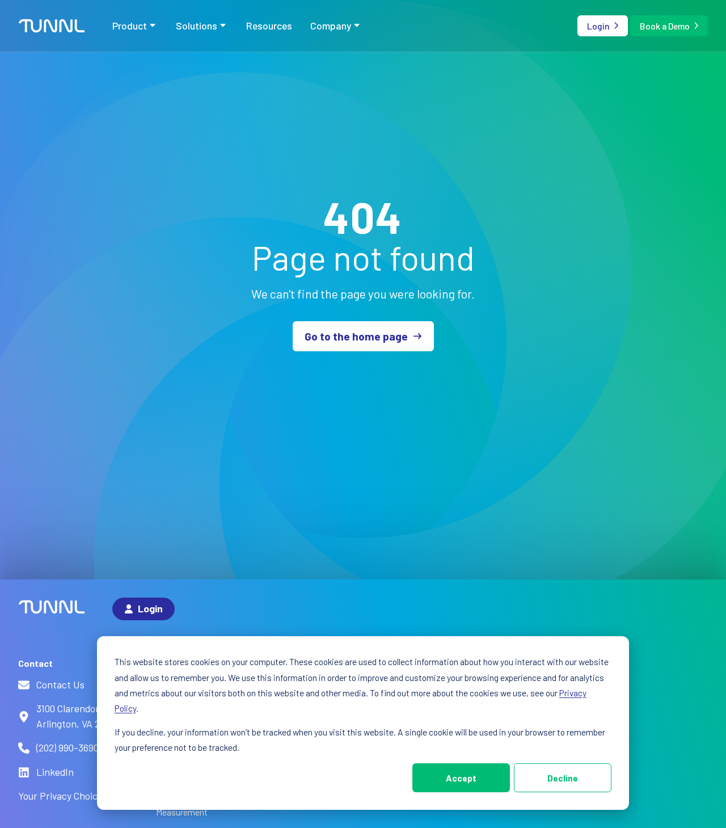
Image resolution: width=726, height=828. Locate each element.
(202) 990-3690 (67, 747)
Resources (269, 25)
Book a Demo (665, 25)
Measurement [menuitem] (182, 811)
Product (129, 25)
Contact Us (60, 684)
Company (330, 25)
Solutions (196, 25)
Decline (562, 777)
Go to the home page (356, 336)
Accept (461, 777)
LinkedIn (55, 772)
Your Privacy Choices (62, 795)
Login (598, 25)
